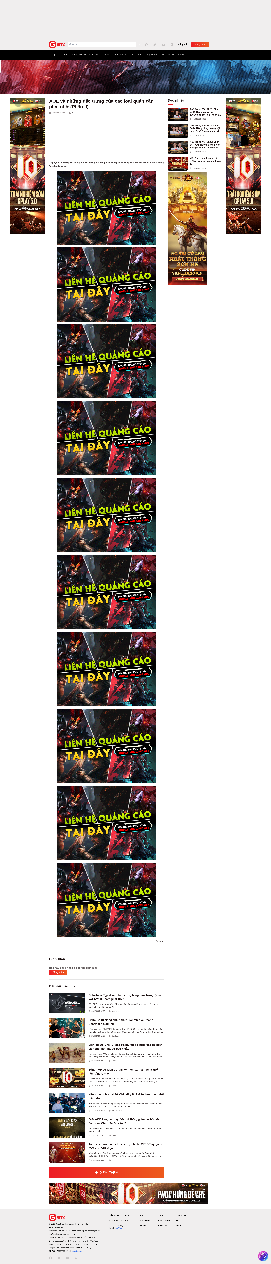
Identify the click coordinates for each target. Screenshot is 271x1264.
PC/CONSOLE (78, 54)
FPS (162, 54)
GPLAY (106, 54)
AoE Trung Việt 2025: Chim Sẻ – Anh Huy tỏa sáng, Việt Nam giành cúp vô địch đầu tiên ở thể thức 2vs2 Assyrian (206, 145)
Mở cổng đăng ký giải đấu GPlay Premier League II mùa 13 (205, 161)
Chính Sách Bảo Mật (118, 1220)
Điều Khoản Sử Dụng (119, 1215)
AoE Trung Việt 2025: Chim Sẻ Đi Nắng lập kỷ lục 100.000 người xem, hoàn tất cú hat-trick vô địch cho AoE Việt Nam (205, 112)
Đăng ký (182, 44)
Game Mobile (119, 54)
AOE (65, 54)
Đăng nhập (200, 44)
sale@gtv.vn (119, 1228)
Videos (181, 54)
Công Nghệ (151, 54)
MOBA (171, 54)
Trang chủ (54, 54)
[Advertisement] (135, 20)
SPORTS (94, 54)
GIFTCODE (136, 54)
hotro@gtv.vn (77, 1251)
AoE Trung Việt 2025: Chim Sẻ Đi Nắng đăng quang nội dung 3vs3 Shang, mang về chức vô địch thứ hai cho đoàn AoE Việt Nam (205, 128)
